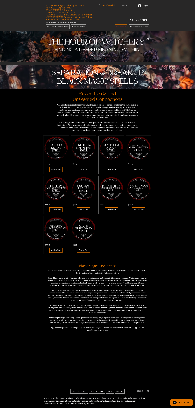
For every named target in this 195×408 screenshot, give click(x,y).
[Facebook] (147, 391)
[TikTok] (144, 391)
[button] (127, 5)
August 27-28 (68, 12)
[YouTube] (138, 391)
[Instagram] (141, 391)
